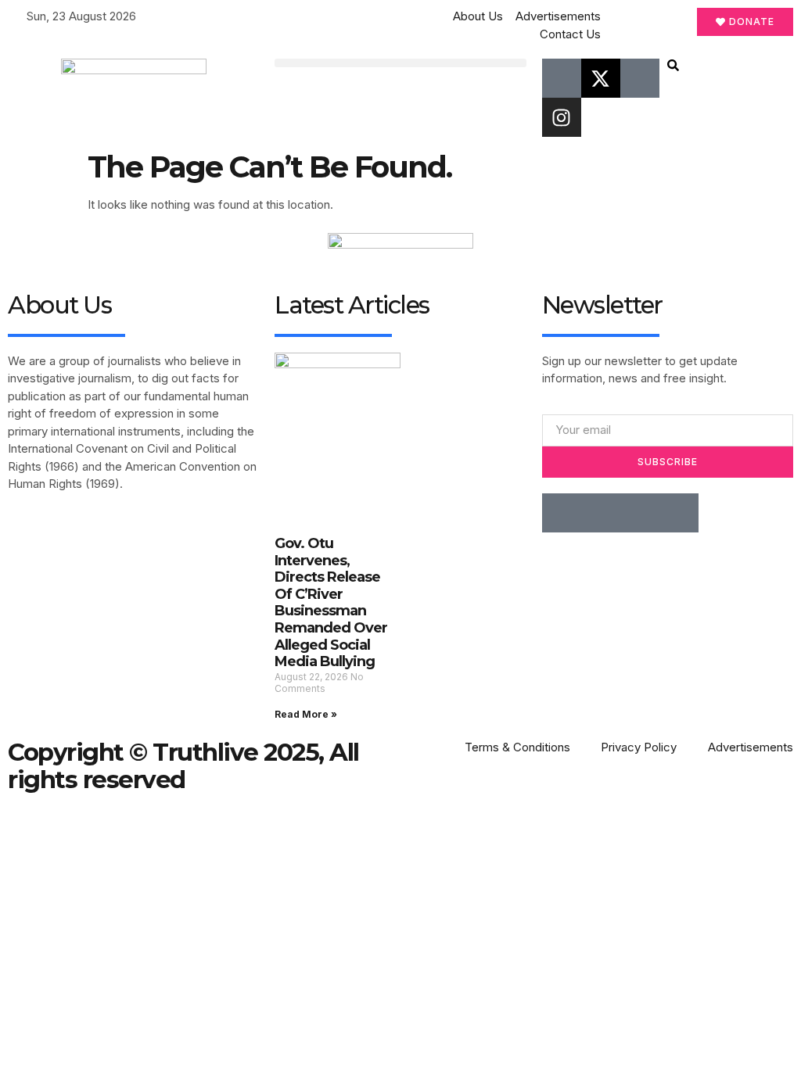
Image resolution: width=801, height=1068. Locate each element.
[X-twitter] (600, 78)
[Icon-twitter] (600, 512)
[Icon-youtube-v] (639, 78)
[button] (400, 63)
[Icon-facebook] (561, 78)
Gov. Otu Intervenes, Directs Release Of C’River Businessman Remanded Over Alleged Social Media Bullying (331, 602)
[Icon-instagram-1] (639, 512)
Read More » (306, 714)
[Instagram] (561, 117)
